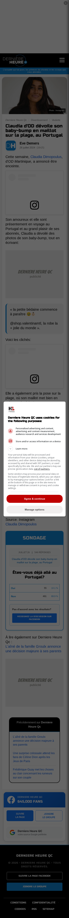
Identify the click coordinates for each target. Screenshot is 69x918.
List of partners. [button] (42, 468)
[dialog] (35, 459)
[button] (34, 448)
